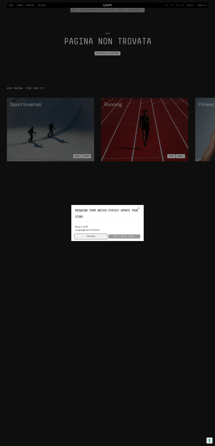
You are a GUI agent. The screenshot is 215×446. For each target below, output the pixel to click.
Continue (91, 236)
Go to (124, 236)
